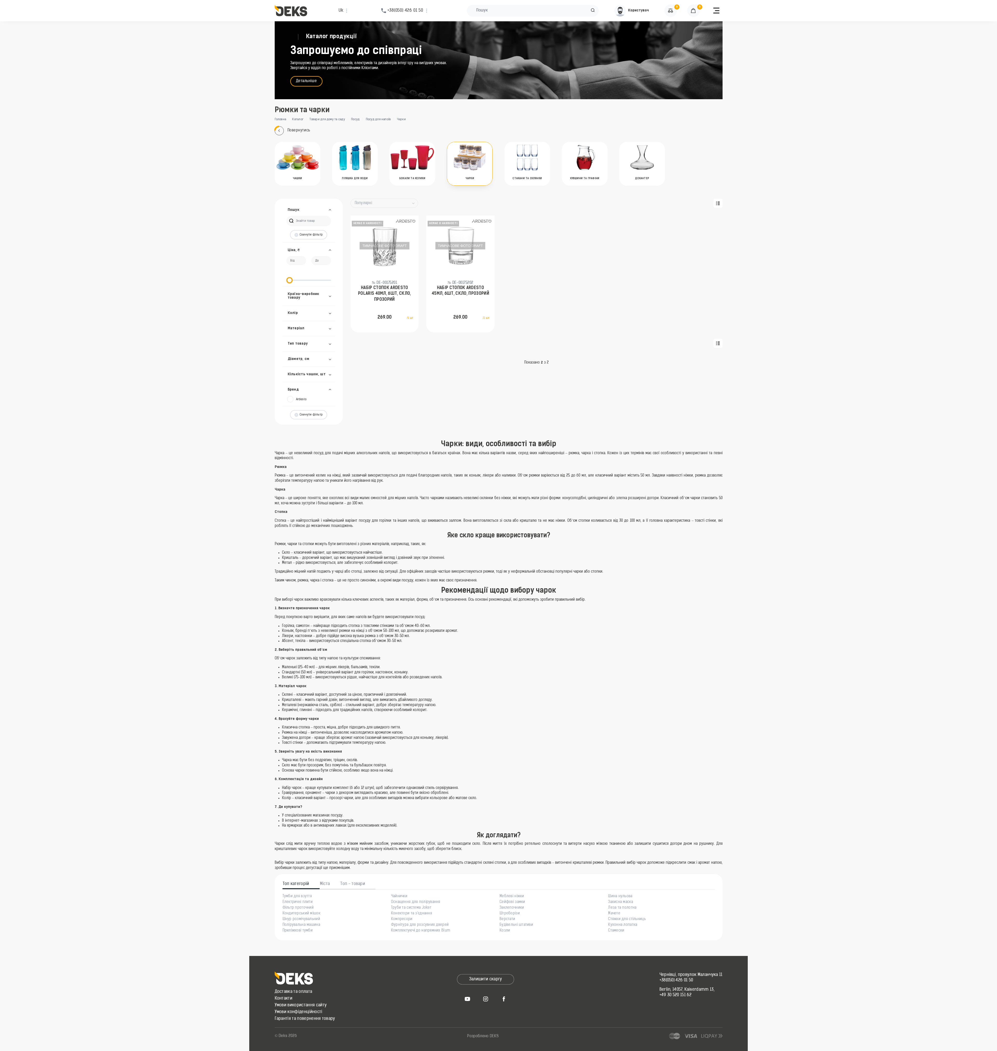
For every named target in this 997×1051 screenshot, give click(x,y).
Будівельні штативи (516, 925)
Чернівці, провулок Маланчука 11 (691, 975)
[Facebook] (503, 998)
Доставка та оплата (293, 992)
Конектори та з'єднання (411, 913)
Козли (505, 931)
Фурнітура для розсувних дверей (420, 925)
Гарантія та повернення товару (305, 1019)
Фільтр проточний (298, 908)
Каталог (298, 119)
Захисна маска (620, 902)
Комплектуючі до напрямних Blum (420, 931)
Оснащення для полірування (415, 902)
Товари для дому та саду (327, 119)
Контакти (284, 998)
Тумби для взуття (297, 896)
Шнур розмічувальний (301, 919)
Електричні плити (297, 902)
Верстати (507, 919)
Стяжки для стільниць (627, 919)
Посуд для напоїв (378, 119)
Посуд (355, 119)
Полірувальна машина (301, 925)
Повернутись (298, 130)
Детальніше (306, 81)
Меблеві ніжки (512, 896)
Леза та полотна (622, 908)
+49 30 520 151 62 (675, 995)
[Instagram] (485, 998)
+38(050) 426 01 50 (676, 980)
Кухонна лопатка (622, 925)
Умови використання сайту (301, 1005)
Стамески (616, 931)
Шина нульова (620, 896)
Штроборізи (510, 913)
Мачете (614, 913)
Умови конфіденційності (298, 1012)
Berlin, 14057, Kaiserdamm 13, (687, 990)
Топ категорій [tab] (296, 884)
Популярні (363, 203)
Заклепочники (512, 908)
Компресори (402, 919)
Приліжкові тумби (297, 931)
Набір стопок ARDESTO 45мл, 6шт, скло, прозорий (460, 291)
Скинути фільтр (311, 234)
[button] (593, 10)
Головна (280, 119)
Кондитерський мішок (301, 913)
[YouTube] (467, 998)
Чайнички (399, 896)
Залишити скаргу (485, 979)
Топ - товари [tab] (352, 884)
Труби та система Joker (411, 908)
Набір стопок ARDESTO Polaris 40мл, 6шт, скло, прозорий (384, 294)
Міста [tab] (325, 884)
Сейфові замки (512, 902)
